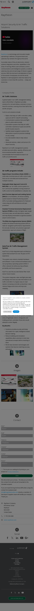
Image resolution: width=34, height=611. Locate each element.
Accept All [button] (16, 311)
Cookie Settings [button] (7, 311)
